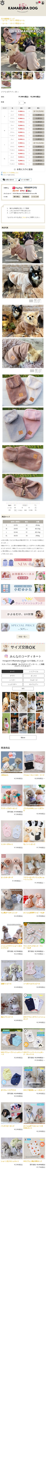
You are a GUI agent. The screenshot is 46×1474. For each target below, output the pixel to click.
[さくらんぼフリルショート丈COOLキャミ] (34, 1113)
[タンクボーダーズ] (12, 864)
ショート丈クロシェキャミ (10, 1161)
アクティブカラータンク (9, 808)
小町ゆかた (4, 775)
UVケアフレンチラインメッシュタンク (34, 1018)
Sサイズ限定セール (17, 20)
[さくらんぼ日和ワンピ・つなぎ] (34, 900)
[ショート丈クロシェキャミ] (12, 1148)
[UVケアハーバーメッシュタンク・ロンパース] (34, 1039)
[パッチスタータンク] (12, 1113)
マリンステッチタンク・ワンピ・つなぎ (33, 947)
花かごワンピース (7, 1017)
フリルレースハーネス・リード (33, 775)
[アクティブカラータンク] (12, 795)
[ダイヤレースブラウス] (12, 1077)
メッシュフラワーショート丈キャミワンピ (11, 947)
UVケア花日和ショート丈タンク (34, 1090)
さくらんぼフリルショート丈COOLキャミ (33, 1127)
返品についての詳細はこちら (10, 172)
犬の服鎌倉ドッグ (8, 18)
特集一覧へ (23, 636)
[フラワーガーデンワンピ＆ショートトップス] (34, 864)
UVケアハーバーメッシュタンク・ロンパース (33, 1053)
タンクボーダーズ (7, 877)
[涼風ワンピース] (12, 971)
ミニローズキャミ (7, 844)
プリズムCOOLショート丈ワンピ (33, 809)
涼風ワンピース (6, 984)
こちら (24, 217)
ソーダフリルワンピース (31, 984)
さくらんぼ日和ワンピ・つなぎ (33, 913)
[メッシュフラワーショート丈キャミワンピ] (12, 933)
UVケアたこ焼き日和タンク (32, 1161)
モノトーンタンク (29, 844)
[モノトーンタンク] (34, 831)
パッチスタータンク (7, 1126)
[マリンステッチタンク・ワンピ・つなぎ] (34, 933)
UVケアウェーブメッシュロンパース (12, 1053)
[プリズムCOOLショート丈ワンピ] (34, 795)
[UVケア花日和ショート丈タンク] (34, 1077)
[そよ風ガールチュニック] (12, 900)
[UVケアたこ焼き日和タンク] (34, 1148)
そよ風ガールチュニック (9, 913)
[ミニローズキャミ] (12, 831)
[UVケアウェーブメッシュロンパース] (12, 1039)
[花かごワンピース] (12, 1004)
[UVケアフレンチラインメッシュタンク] (34, 1004)
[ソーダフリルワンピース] (34, 971)
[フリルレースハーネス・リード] (34, 762)
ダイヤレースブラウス (8, 1090)
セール (4, 20)
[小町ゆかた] (12, 762)
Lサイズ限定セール (17, 23)
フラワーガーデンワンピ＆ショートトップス (33, 878)
